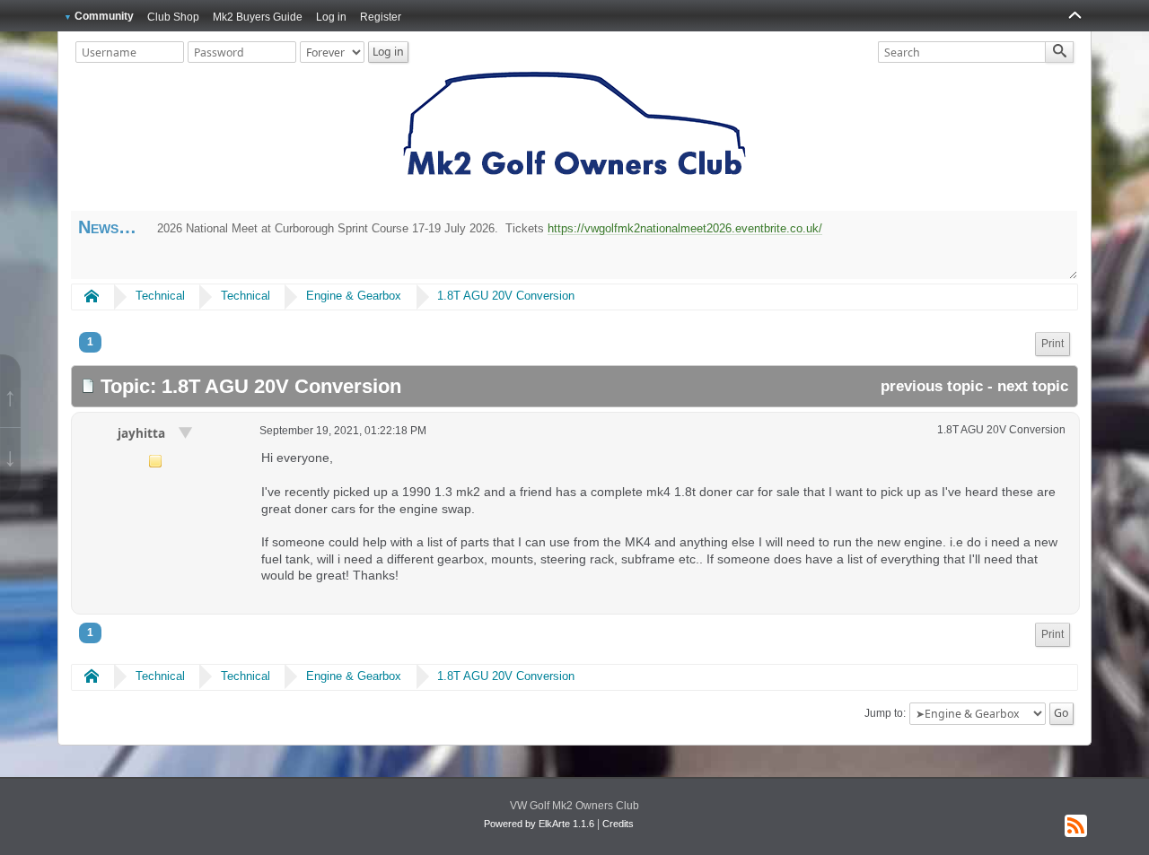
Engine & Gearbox (353, 295)
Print (1052, 343)
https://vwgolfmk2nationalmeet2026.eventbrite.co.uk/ (685, 228)
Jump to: (885, 713)
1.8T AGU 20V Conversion (505, 295)
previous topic (932, 386)
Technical (160, 295)
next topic (1032, 386)
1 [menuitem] (90, 342)
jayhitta (143, 432)
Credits (618, 823)
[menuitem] (1052, 344)
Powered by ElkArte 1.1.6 (539, 823)
